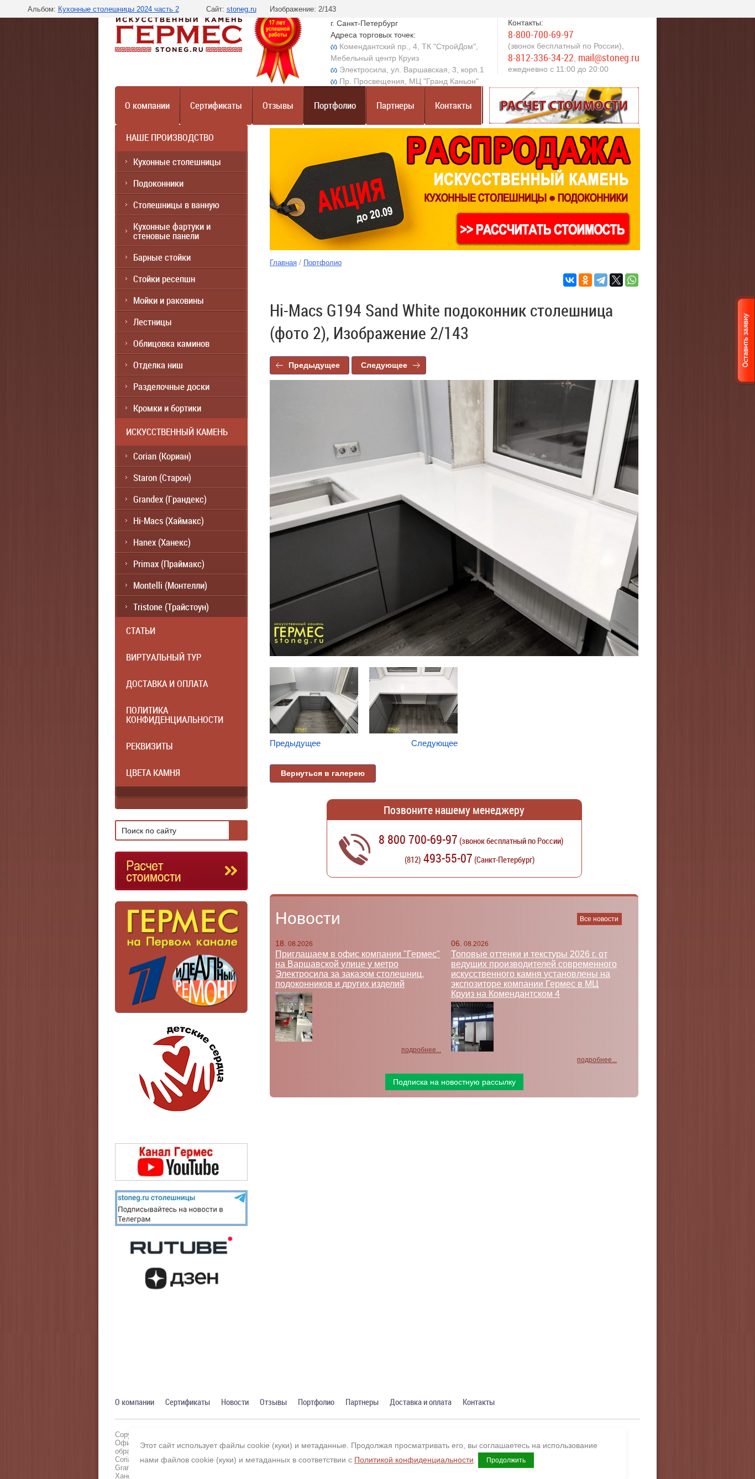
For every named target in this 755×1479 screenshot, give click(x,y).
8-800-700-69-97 (541, 34)
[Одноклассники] (585, 280)
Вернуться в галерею (323, 773)
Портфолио (335, 105)
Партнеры (395, 105)
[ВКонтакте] (569, 280)
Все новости (599, 919)
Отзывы (278, 105)
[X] (616, 280)
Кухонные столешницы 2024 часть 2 (118, 9)
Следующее (384, 365)
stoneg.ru (241, 9)
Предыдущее (314, 365)
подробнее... (421, 1050)
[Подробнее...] (181, 961)
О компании (147, 105)
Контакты (453, 105)
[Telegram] (600, 280)
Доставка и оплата (421, 1401)
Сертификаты (216, 105)
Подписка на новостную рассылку (454, 1081)
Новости (307, 918)
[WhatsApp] (631, 280)
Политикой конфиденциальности (414, 1459)
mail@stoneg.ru (608, 57)
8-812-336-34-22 (541, 57)
